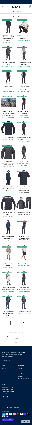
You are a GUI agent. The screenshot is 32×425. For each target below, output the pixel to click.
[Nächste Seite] (23, 323)
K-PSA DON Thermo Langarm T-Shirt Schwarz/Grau (24, 88)
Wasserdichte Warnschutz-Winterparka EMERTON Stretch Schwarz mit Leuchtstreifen (8, 37)
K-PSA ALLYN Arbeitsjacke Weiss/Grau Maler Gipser (8, 288)
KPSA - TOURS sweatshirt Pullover (8, 213)
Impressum (20, 368)
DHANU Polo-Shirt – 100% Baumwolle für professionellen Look (23, 188)
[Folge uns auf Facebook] (3, 397)
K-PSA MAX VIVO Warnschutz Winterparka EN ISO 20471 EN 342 (8, 163)
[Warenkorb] (29, 7)
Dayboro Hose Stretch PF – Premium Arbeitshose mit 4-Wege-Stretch (24, 36)
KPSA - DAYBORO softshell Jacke (8, 63)
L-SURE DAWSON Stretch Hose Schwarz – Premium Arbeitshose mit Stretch (8, 113)
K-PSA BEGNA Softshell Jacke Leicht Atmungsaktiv (8, 187)
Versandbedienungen (23, 374)
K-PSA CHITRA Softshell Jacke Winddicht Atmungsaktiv (8, 238)
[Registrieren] (25, 360)
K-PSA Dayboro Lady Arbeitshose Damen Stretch (24, 288)
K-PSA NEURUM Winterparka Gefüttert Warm (24, 162)
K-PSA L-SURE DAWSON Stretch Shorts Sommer (23, 262)
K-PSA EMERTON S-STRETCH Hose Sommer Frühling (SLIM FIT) (24, 238)
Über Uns (4, 368)
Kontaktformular (6, 371)
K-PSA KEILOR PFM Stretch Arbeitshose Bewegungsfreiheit (24, 113)
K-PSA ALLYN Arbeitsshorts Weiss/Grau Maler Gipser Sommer (8, 263)
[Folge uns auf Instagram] (7, 397)
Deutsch (5, 403)
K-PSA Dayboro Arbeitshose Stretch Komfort (24, 63)
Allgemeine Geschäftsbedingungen (23, 377)
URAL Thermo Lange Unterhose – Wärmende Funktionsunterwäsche (8, 88)
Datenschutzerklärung (23, 371)
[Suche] (5, 7)
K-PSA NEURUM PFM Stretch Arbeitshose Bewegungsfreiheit (8, 313)
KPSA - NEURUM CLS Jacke (24, 311)
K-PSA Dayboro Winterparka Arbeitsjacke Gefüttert (24, 138)
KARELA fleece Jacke (8, 137)
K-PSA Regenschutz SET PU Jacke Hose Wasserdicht (24, 213)
